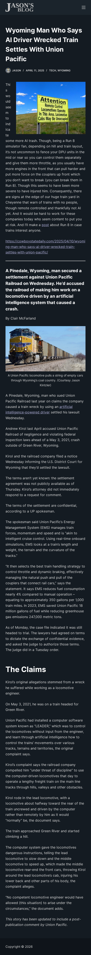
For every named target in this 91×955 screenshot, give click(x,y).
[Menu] (83, 7)
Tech (52, 70)
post (45, 225)
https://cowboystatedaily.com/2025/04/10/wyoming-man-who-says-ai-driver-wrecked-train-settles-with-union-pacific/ (45, 247)
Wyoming (64, 70)
